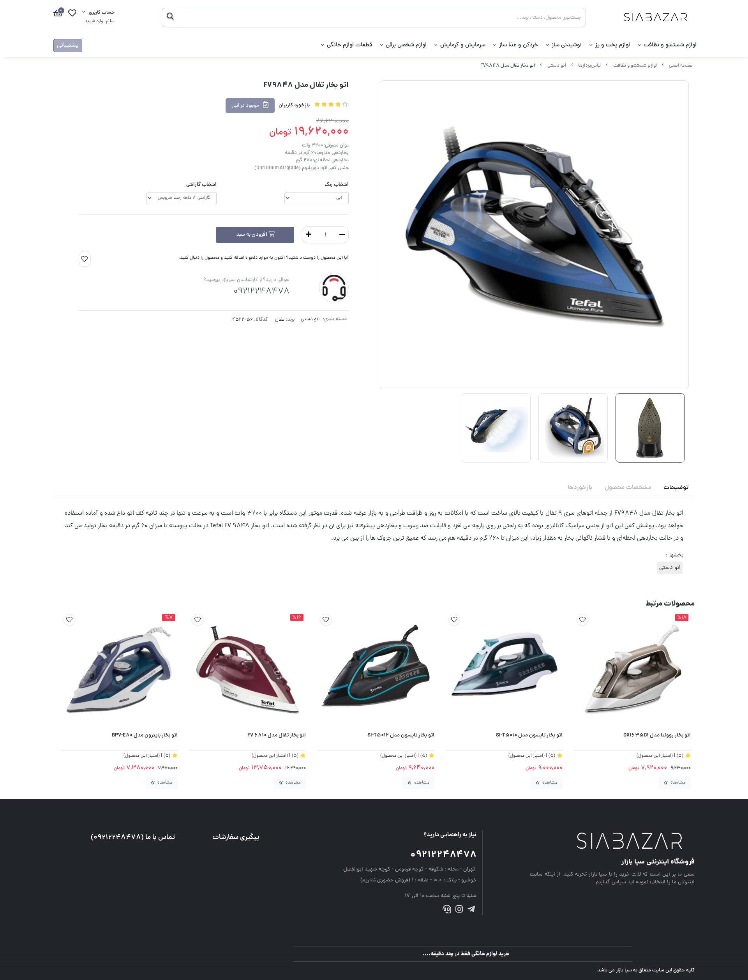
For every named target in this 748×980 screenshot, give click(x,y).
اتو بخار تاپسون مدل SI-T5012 (400, 736)
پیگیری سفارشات (235, 837)
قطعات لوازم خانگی (349, 45)
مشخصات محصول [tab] (628, 488)
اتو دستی (556, 65)
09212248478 (443, 855)
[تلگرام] (471, 911)
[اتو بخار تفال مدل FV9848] (612, 841)
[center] (170, 17)
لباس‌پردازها (589, 65)
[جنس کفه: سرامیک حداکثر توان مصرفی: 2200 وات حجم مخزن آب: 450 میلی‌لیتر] (376, 669)
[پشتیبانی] (446, 911)
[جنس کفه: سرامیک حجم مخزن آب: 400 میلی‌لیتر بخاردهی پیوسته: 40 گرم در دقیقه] (504, 669)
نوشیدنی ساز (567, 45)
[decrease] (342, 235)
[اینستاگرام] (459, 911)
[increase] (308, 235)
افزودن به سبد (252, 235)
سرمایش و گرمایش (462, 45)
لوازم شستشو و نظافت (670, 45)
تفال (279, 319)
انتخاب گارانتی (201, 185)
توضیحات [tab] (675, 488)
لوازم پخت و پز (612, 45)
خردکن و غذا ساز (518, 45)
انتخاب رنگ (337, 185)
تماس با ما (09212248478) (133, 837)
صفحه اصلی (681, 65)
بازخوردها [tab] (580, 488)
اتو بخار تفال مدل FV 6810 (276, 736)
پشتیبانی (68, 45)
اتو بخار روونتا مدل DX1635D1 (657, 736)
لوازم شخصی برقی (406, 45)
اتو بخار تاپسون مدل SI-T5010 (529, 736)
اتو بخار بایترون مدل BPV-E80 (145, 736)
